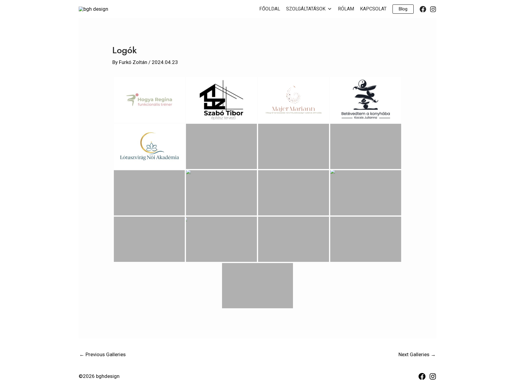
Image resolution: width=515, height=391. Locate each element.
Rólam (346, 9)
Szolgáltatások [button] (305, 9)
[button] (404, 9)
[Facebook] (423, 9)
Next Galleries (417, 354)
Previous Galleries (102, 354)
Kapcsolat (373, 9)
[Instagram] (433, 9)
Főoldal (269, 9)
